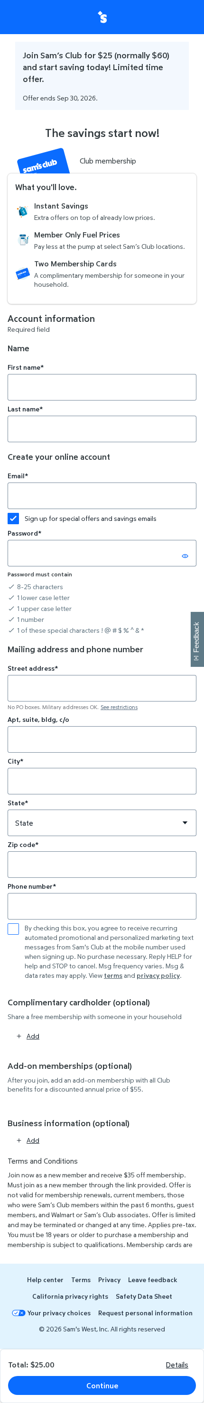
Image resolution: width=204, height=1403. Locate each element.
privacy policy (158, 975)
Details (177, 1364)
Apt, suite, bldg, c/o (38, 719)
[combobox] (102, 688)
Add (33, 1035)
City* (15, 760)
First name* (26, 367)
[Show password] (185, 556)
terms (113, 975)
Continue (102, 1385)
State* (18, 802)
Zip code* (23, 844)
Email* (18, 475)
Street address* (33, 668)
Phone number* (32, 886)
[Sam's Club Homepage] (102, 17)
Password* (24, 533)
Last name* (25, 408)
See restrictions (119, 707)
